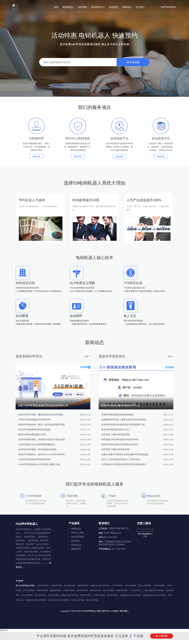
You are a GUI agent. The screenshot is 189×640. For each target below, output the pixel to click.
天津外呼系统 (56, 585)
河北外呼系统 (69, 585)
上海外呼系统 (159, 585)
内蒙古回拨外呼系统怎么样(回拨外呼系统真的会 (124, 454)
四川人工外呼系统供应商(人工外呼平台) (120, 459)
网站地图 (123, 611)
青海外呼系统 (112, 595)
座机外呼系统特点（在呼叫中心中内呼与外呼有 (41, 454)
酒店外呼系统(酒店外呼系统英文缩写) (119, 444)
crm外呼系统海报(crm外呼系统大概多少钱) (39, 464)
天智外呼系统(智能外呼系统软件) (34, 419)
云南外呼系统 (53, 595)
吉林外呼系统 (130, 585)
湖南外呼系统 (122, 590)
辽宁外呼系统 (117, 585)
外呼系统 (82, 7)
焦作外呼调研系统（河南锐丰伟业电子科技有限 (41, 439)
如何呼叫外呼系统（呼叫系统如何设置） (38, 449)
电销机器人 (74, 528)
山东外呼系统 (82, 590)
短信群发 (113, 7)
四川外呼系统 (27, 595)
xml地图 (114, 611)
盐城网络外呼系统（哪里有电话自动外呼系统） (124, 419)
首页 (56, 7)
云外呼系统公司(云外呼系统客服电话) (36, 444)
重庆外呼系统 (92, 600)
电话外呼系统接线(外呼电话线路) (34, 429)
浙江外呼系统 (29, 590)
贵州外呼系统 (40, 595)
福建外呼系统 (55, 590)
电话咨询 (4, 630)
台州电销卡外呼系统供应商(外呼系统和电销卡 (123, 464)
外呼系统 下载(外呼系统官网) (115, 434)
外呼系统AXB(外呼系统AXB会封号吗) (119, 439)
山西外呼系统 (83, 585)
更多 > (87, 356)
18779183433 (169, 7)
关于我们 (140, 7)
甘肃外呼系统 (99, 595)
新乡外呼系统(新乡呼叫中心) (115, 429)
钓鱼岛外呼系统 (78, 600)
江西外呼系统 (69, 590)
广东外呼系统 (135, 590)
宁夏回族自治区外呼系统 (130, 595)
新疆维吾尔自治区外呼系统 (154, 595)
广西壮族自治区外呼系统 (153, 590)
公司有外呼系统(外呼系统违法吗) (34, 459)
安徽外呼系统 (42, 590)
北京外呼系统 (43, 585)
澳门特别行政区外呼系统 (58, 600)
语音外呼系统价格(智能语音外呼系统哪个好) (123, 424)
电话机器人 (68, 7)
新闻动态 (126, 7)
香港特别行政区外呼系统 (35, 600)
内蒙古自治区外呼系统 (100, 585)
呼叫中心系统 (75, 532)
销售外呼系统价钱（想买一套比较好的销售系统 (41, 424)
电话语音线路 (75, 536)
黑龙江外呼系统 (144, 585)
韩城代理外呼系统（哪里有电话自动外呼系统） (41, 414)
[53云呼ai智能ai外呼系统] (15, 6)
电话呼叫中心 (98, 7)
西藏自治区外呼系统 (69, 595)
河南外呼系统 (95, 590)
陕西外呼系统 (86, 595)
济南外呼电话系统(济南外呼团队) (117, 414)
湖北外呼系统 (108, 590)
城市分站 (105, 611)
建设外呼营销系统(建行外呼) (32, 434)
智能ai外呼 (74, 549)
